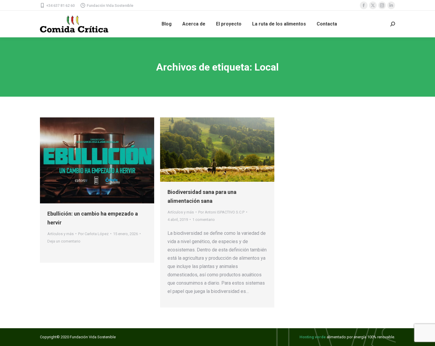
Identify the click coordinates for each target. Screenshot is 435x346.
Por (93, 234)
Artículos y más (60, 234)
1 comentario (203, 219)
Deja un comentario (63, 241)
